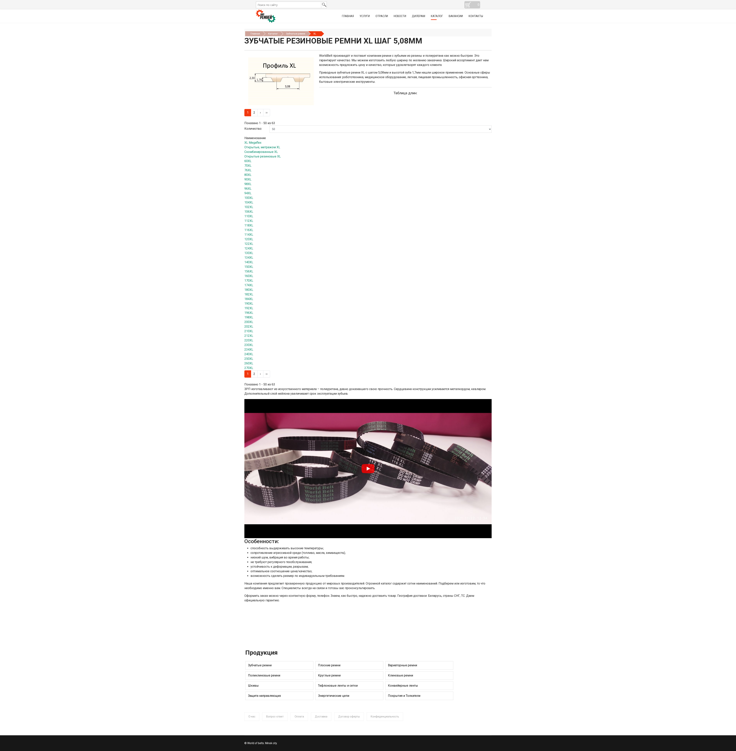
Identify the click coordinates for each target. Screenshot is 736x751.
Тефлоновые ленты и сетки (338, 685)
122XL (248, 244)
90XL (247, 179)
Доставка (321, 716)
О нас (251, 716)
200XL (248, 322)
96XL (247, 188)
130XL (248, 253)
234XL (248, 349)
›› (267, 112)
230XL (248, 345)
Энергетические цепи (333, 696)
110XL (248, 216)
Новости (400, 16)
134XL (248, 257)
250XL (248, 359)
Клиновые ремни (400, 675)
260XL (248, 363)
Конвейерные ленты (403, 685)
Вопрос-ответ (275, 716)
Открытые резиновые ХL (262, 156)
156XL (248, 271)
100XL (248, 198)
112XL (248, 221)
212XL (248, 336)
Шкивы (253, 685)
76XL (247, 170)
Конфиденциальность (385, 716)
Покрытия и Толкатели (404, 696)
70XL (247, 165)
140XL (248, 262)
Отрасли (381, 16)
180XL (248, 290)
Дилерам (418, 16)
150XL (248, 267)
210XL (248, 331)
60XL (247, 161)
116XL (248, 230)
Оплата (299, 716)
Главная (348, 16)
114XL (248, 234)
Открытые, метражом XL (262, 147)
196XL (248, 313)
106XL (248, 211)
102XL (248, 207)
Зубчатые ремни (260, 665)
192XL (248, 308)
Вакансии (456, 16)
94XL (247, 193)
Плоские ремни (329, 665)
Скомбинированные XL (261, 152)
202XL (248, 326)
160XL (248, 276)
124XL (248, 248)
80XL (247, 175)
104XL (248, 202)
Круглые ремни (329, 675)
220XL (248, 340)
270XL (248, 368)
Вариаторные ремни (402, 665)
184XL (248, 299)
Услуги (365, 16)
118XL (248, 225)
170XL (248, 280)
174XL (248, 285)
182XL (248, 294)
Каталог (437, 16)
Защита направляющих (264, 696)
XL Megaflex (252, 142)
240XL (248, 354)
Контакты (476, 16)
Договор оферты (349, 716)
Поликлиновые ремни (264, 675)
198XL (248, 317)
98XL (247, 184)
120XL (248, 239)
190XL (248, 303)
